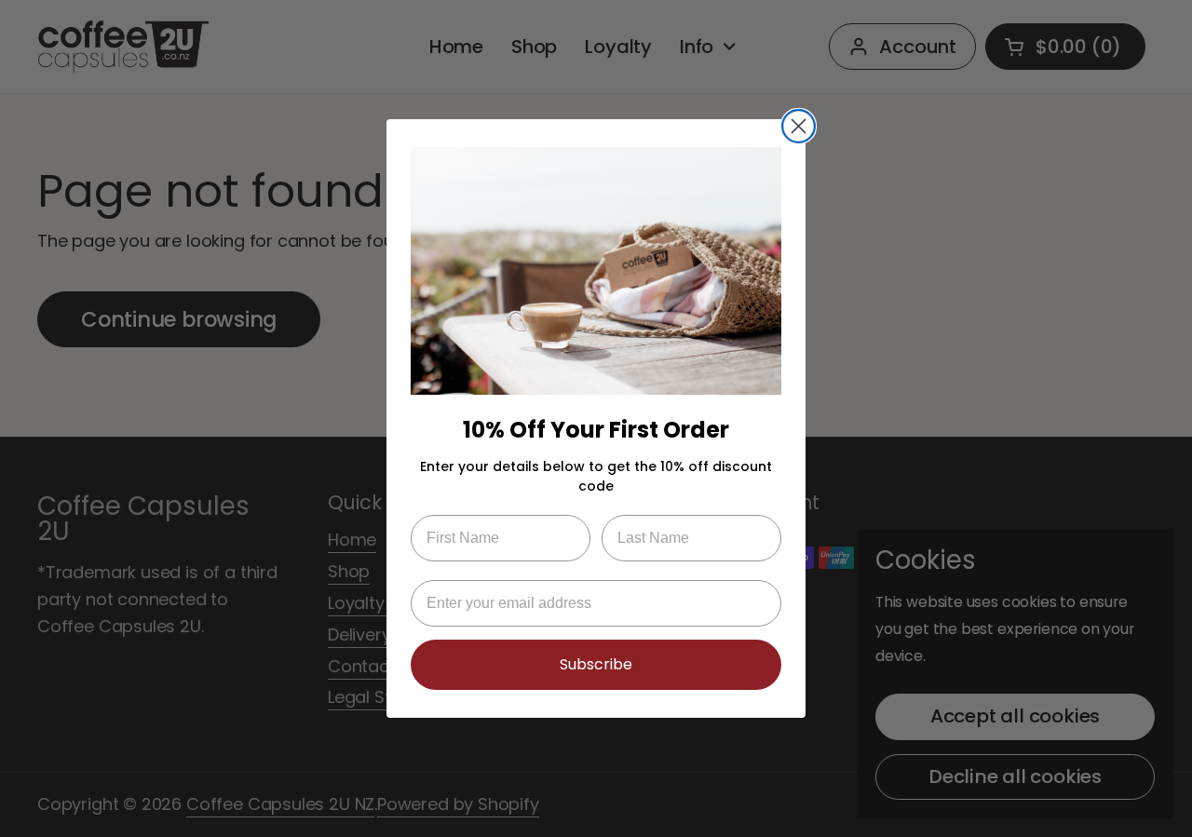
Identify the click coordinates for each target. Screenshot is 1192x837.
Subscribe (596, 664)
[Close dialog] (798, 126)
